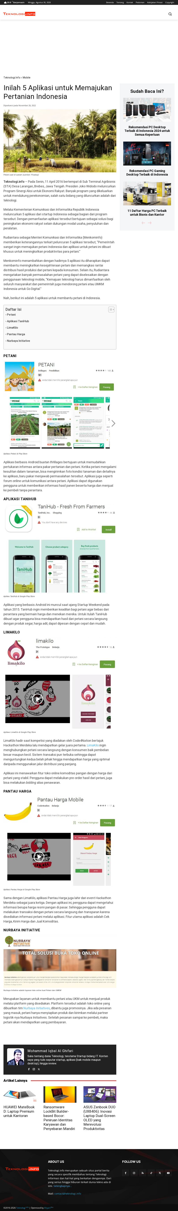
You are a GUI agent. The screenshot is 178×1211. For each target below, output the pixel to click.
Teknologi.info (11, 77)
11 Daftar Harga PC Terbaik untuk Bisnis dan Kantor (147, 212)
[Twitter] (39, 1068)
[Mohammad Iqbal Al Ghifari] (15, 1059)
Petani (11, 314)
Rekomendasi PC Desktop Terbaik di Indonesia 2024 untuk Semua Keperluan (147, 130)
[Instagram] (34, 1068)
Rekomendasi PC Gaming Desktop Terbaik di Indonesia (147, 172)
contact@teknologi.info (67, 1193)
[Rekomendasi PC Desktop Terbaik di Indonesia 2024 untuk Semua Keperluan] (147, 110)
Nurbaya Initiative (18, 340)
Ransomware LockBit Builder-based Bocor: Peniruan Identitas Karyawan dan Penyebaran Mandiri (59, 1118)
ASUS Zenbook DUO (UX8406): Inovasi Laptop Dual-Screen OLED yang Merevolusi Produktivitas (99, 1118)
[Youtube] (168, 1173)
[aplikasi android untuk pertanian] (59, 549)
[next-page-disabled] (149, 223)
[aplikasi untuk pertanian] (59, 406)
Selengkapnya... (63, 1186)
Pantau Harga (16, 334)
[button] (170, 14)
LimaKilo (12, 327)
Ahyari (48, 1207)
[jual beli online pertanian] (59, 841)
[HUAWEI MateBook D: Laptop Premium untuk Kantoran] (20, 1094)
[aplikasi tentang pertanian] (59, 683)
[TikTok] (151, 1173)
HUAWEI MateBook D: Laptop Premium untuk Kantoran (19, 1111)
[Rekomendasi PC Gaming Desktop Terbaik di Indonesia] (147, 153)
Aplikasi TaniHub (18, 321)
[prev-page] (143, 223)
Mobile (27, 77)
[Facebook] (28, 1068)
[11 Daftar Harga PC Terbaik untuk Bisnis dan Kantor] (147, 193)
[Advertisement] (89, 45)
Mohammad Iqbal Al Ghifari (50, 1051)
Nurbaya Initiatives (36, 1008)
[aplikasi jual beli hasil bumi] (59, 961)
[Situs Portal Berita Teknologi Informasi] (19, 14)
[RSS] (142, 1173)
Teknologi (22, 1207)
